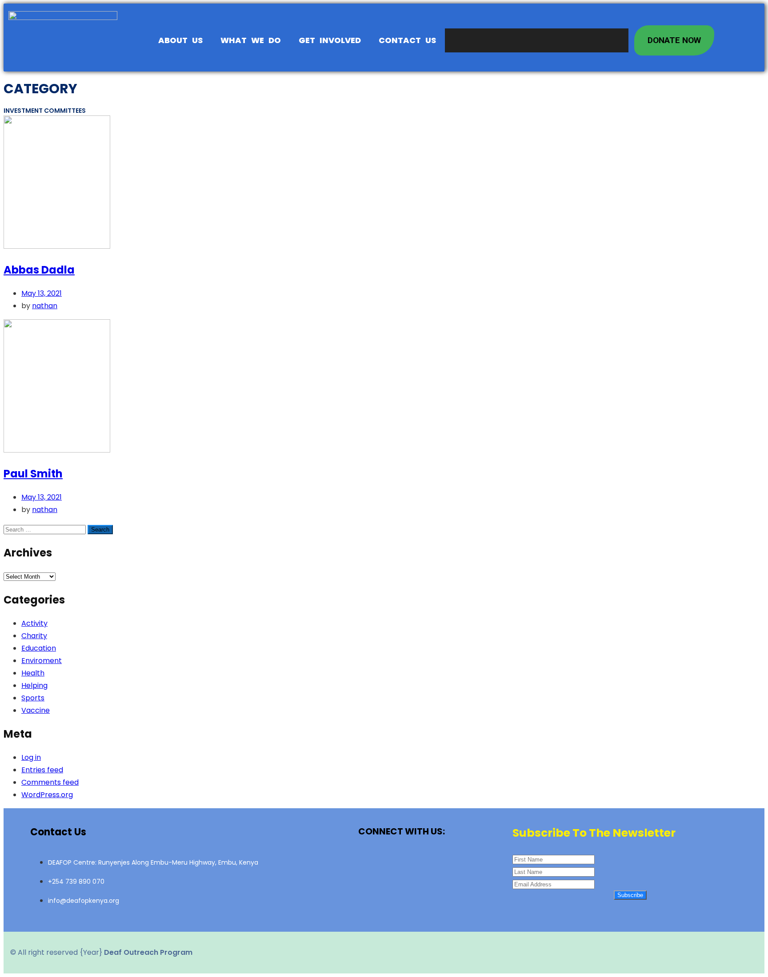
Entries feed (42, 770)
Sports (32, 698)
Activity (34, 623)
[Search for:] (46, 529)
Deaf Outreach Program (148, 952)
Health (32, 673)
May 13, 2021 (41, 293)
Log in (31, 757)
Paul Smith (33, 473)
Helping (34, 685)
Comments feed (50, 782)
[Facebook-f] (371, 861)
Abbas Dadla (39, 269)
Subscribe (630, 895)
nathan (44, 306)
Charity (34, 636)
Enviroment (41, 660)
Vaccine (35, 710)
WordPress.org (47, 795)
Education (38, 648)
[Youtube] (433, 861)
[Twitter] (402, 861)
